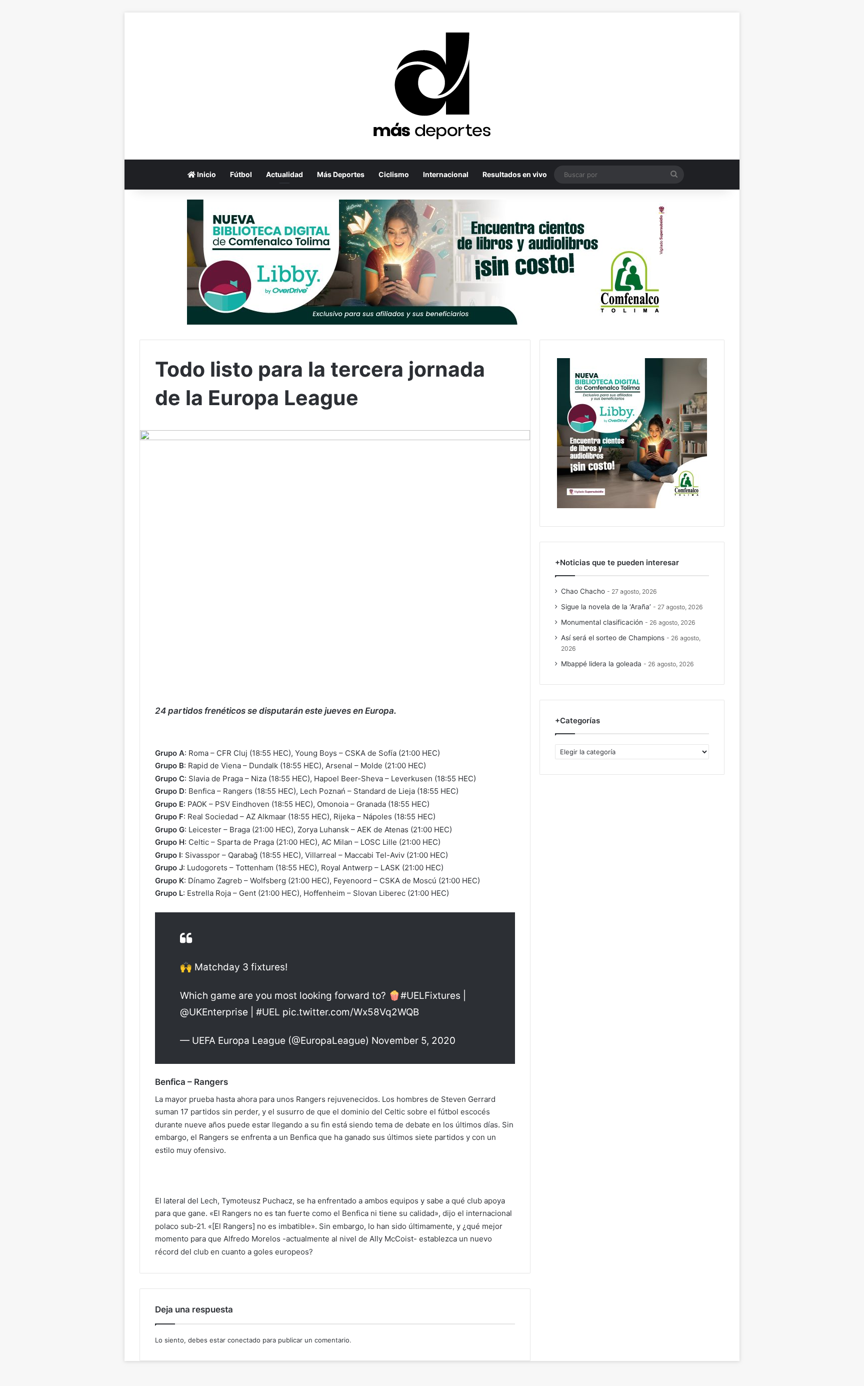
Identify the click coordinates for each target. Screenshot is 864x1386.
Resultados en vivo (514, 174)
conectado (244, 1340)
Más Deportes (340, 174)
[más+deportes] (432, 86)
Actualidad (284, 174)
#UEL (268, 1012)
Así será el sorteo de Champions (612, 638)
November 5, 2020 (414, 1040)
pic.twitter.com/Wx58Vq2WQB (350, 1012)
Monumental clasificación (602, 622)
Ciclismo (393, 174)
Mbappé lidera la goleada (601, 664)
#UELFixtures (430, 995)
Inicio (206, 174)
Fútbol (241, 174)
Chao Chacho (583, 591)
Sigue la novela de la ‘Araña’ (606, 607)
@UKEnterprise (214, 1012)
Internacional (445, 174)
